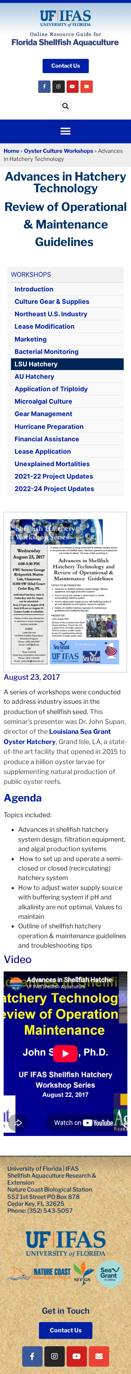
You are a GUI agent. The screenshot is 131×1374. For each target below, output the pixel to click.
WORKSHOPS (31, 274)
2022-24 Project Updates (54, 488)
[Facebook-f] (32, 1356)
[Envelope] (86, 86)
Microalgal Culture (43, 401)
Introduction (34, 289)
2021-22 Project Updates (54, 476)
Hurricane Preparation (49, 426)
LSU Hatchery (36, 364)
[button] (66, 106)
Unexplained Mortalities (52, 464)
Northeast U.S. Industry (51, 314)
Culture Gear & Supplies (52, 301)
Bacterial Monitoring (47, 351)
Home (11, 151)
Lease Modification (45, 326)
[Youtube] (73, 86)
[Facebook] (44, 86)
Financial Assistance (47, 439)
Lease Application (43, 451)
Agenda (23, 798)
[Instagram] (58, 86)
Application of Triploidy (51, 389)
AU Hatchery (34, 376)
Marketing (31, 339)
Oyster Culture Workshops (58, 151)
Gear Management (43, 414)
